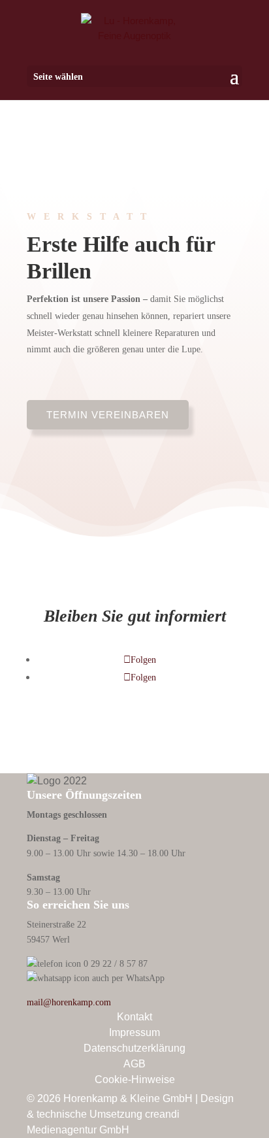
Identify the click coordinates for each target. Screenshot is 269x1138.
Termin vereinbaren (107, 414)
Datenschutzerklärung (134, 1048)
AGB (134, 1063)
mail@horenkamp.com (69, 1002)
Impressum (134, 1032)
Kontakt (134, 1016)
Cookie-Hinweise (135, 1079)
